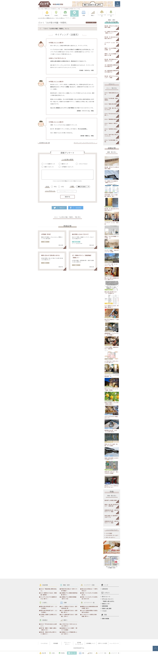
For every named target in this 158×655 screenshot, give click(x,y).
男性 (55, 186)
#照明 (81, 243)
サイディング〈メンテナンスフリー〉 (85, 143)
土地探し (109, 289)
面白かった (65, 163)
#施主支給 (78, 243)
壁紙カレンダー (106, 603)
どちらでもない (83, 163)
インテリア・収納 (108, 220)
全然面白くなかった (67, 166)
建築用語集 (105, 606)
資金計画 (109, 303)
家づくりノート (106, 596)
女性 (62, 186)
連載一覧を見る (111, 152)
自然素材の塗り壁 (44, 143)
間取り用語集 (105, 618)
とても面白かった (49, 163)
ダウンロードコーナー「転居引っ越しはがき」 (108, 600)
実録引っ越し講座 (106, 608)
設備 (109, 179)
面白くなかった (49, 166)
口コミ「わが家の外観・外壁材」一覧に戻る (67, 217)
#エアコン (74, 243)
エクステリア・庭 (108, 206)
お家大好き (105, 589)
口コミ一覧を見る (111, 88)
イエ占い (104, 611)
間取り (45, 241)
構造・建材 (76, 241)
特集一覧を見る (111, 496)
